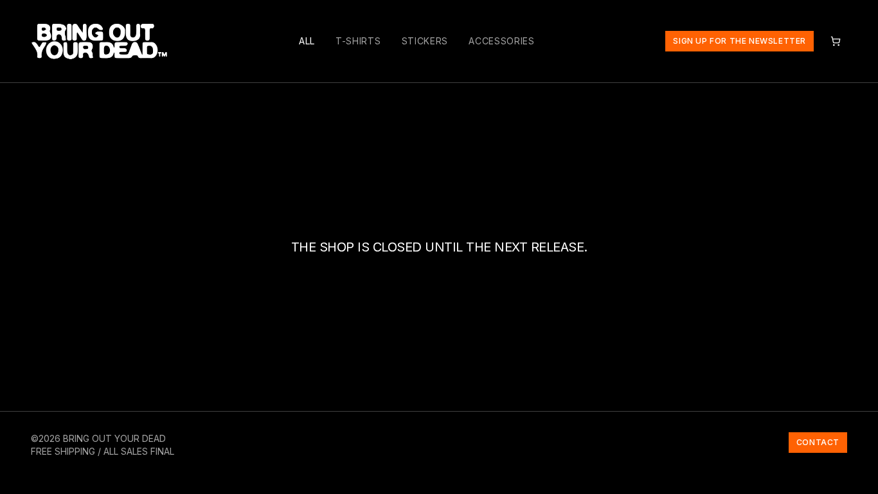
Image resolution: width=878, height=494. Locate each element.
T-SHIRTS (358, 40)
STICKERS (425, 40)
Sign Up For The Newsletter (739, 41)
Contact (817, 442)
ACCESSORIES (502, 40)
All (307, 40)
